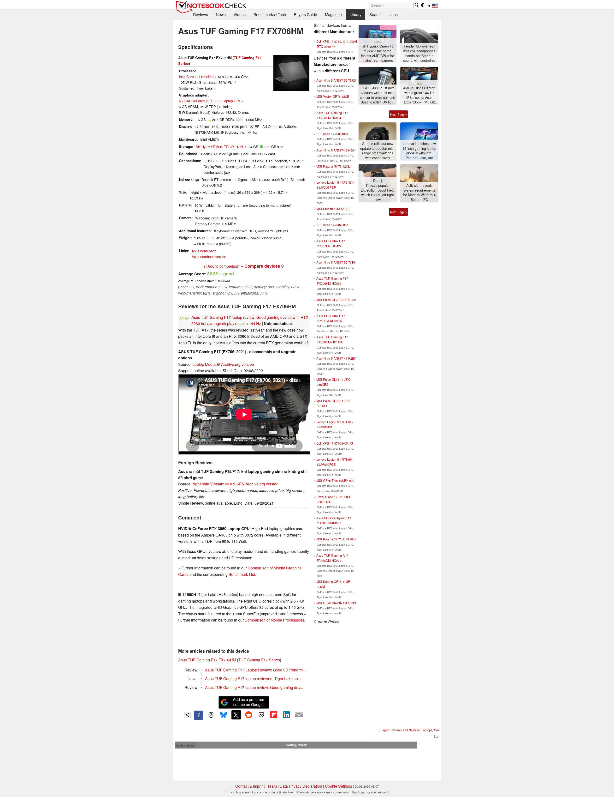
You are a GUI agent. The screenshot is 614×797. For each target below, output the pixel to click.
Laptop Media (204, 364)
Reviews (200, 14)
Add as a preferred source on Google (248, 702)
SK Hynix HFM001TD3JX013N (219, 146)
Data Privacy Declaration (301, 786)
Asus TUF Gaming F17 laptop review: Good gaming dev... (254, 687)
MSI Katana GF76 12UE (333, 166)
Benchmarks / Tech (270, 14)
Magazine (333, 14)
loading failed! (185, 745)
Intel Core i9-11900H (195, 76)
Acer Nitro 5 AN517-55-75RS (336, 80)
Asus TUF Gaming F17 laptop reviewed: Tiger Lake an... (253, 678)
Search (375, 14)
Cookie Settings (338, 786)
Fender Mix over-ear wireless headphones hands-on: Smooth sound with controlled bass (419, 53)
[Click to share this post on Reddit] (248, 714)
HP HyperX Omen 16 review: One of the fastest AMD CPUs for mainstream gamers (377, 53)
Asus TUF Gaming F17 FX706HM (207, 660)
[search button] (417, 5)
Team (272, 786)
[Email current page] (298, 715)
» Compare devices (262, 266)
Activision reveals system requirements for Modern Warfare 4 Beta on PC (419, 192)
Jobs (394, 14)
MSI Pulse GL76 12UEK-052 (336, 299)
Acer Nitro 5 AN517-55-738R (335, 262)
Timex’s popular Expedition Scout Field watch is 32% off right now (378, 192)
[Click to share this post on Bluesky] (223, 715)
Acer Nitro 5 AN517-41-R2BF (336, 358)
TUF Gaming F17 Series (259, 660)
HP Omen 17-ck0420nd (332, 225)
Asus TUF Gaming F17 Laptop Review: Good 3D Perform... (255, 670)
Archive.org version (237, 364)
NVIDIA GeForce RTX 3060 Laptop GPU (210, 100)
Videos (240, 14)
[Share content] (187, 715)
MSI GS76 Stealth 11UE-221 (336, 603)
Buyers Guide (305, 14)
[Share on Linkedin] (286, 714)
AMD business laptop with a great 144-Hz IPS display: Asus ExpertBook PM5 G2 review (419, 95)
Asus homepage (204, 250)
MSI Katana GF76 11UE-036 (336, 539)
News (221, 14)
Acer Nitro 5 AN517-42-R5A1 (336, 150)
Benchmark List (242, 574)
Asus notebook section (209, 256)
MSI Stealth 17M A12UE (333, 208)
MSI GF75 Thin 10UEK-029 (335, 480)
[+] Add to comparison (220, 266)
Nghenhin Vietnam (208, 484)
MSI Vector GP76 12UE (332, 96)
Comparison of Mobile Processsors (274, 620)
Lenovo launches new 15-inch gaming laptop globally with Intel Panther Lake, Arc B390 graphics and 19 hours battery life (419, 150)
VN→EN (237, 484)
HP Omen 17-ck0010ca (332, 134)
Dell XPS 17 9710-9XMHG (334, 443)
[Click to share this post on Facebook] (198, 715)
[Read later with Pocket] (261, 714)
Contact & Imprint (250, 786)
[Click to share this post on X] (236, 714)
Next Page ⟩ (398, 114)
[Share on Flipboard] (273, 714)
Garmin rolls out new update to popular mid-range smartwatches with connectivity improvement (377, 150)
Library (355, 14)
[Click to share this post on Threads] (211, 715)
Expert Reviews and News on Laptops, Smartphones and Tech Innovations (431, 730)
